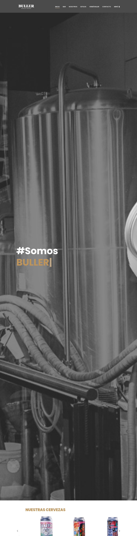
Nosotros (73, 7)
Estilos (83, 7)
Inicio (57, 7)
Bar (64, 7)
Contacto (106, 7)
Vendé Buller (94, 7)
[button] (17, 531)
